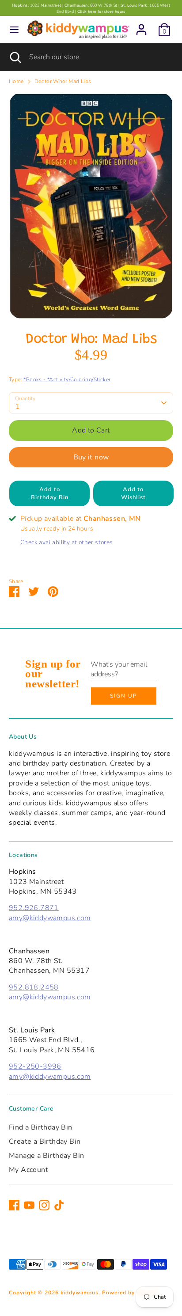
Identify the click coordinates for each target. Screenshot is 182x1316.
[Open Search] (15, 57)
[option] (91, 205)
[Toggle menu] (14, 29)
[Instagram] (44, 1205)
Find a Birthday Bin (40, 1127)
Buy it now (91, 457)
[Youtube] (29, 1205)
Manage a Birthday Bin (46, 1156)
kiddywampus (80, 1292)
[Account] (141, 25)
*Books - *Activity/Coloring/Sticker (66, 379)
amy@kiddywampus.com (50, 918)
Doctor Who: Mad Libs (62, 81)
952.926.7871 (34, 908)
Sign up (123, 695)
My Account (28, 1170)
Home (16, 81)
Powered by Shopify (130, 1292)
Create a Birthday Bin (44, 1141)
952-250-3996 (35, 1066)
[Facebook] (14, 1205)
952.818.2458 (34, 987)
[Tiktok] (59, 1205)
